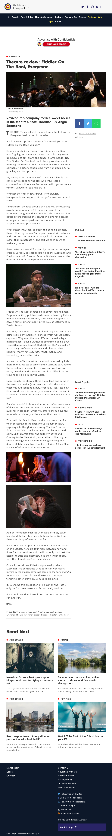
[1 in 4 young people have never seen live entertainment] (90, 444)
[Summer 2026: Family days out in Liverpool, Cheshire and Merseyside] (90, 429)
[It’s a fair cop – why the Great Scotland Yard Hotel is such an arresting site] (90, 288)
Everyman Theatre (14, 615)
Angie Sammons (15, 108)
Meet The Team (66, 787)
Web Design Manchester (16, 834)
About (58, 21)
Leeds (9, 771)
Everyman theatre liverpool (36, 615)
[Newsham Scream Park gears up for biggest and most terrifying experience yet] (30, 665)
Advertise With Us (67, 771)
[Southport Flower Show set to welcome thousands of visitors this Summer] (90, 412)
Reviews (59, 17)
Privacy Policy (65, 779)
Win (100, 17)
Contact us (64, 767)
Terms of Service (67, 783)
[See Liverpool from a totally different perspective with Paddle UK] (30, 724)
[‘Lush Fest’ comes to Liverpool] (90, 238)
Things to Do (71, 17)
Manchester (12, 767)
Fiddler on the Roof (59, 615)
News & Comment (44, 17)
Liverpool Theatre (36, 612)
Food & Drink (27, 17)
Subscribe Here (66, 775)
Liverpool (23, 612)
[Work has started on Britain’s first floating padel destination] (90, 252)
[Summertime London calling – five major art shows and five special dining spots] (82, 665)
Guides (82, 17)
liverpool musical (54, 612)
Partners (92, 17)
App (51, 21)
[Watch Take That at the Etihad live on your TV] (82, 723)
